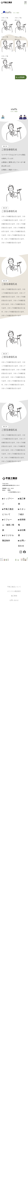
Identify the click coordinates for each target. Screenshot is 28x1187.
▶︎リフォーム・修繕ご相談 (8, 403)
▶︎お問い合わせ (21, 409)
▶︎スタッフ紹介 (21, 400)
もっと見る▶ (21, 71)
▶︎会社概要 (20, 406)
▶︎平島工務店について (7, 400)
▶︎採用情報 (20, 403)
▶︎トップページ (6, 397)
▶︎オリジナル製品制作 (7, 406)
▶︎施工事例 (20, 397)
